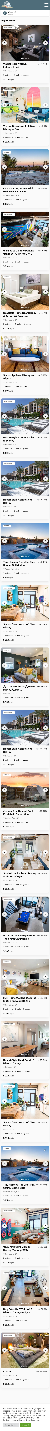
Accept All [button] (26, 1425)
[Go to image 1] (22, 58)
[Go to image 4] (26, 58)
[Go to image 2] (23, 58)
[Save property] (44, 651)
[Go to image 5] (28, 58)
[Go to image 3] (25, 58)
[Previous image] (4, 42)
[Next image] (45, 42)
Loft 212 (7, 1371)
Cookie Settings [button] (11, 1425)
